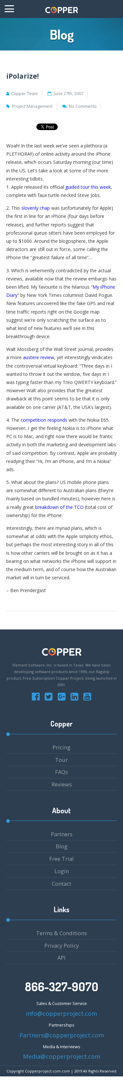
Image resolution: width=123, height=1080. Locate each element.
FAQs (61, 772)
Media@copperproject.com (61, 1056)
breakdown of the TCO (59, 507)
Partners (61, 834)
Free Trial (61, 858)
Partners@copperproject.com (61, 1035)
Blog (62, 846)
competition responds (45, 420)
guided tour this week (88, 187)
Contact (61, 883)
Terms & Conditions (61, 933)
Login (61, 871)
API (61, 957)
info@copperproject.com (61, 1013)
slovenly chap (36, 208)
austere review (38, 357)
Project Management (32, 106)
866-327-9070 (61, 986)
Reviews (61, 784)
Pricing (61, 747)
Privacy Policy (61, 945)
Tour (61, 759)
